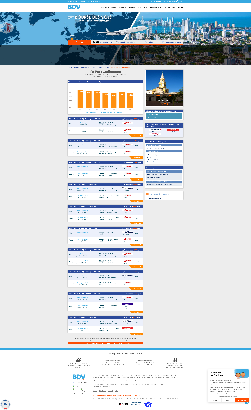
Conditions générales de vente (152, 384)
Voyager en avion (155, 8)
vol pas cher (107, 375)
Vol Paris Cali (151, 157)
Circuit (110, 391)
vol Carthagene (112, 343)
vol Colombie (168, 162)
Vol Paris (126, 343)
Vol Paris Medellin (152, 156)
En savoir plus (95, 2)
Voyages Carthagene (155, 198)
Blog (173, 8)
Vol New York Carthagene (155, 148)
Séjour (95, 391)
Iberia (155, 135)
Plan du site (136, 384)
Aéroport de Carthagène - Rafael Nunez (159, 184)
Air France (155, 131)
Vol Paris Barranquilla (153, 159)
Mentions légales (98, 384)
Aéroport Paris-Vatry (153, 178)
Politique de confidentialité (102, 386)
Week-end (102, 391)
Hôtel (116, 391)
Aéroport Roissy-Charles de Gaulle (157, 174)
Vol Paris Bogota (152, 154)
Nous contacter (125, 384)
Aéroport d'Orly (152, 176)
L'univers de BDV (111, 384)
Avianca (173, 131)
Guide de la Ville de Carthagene (156, 118)
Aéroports (166, 8)
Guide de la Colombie (154, 114)
